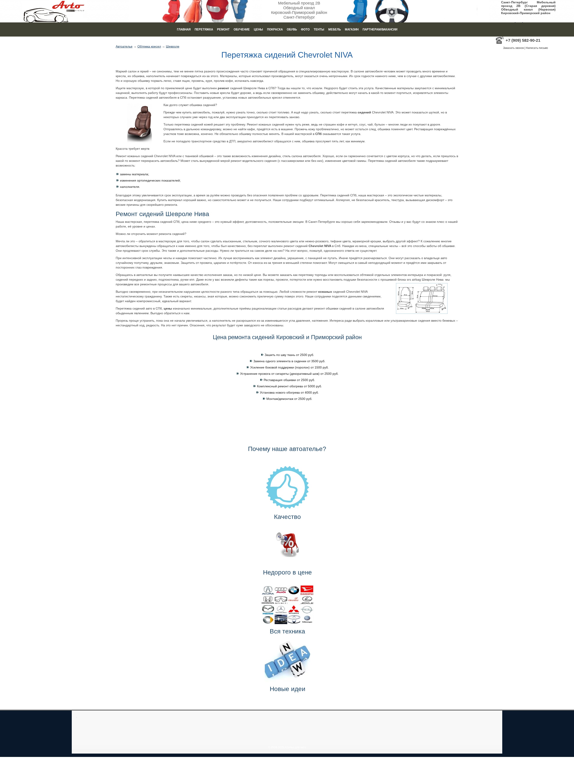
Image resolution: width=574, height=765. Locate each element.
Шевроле (172, 46)
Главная (184, 29)
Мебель (334, 29)
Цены (258, 29)
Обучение (242, 29)
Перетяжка (204, 29)
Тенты (319, 29)
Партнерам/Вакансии (380, 29)
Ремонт (223, 29)
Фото (305, 29)
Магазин (352, 29)
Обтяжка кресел (149, 46)
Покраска (275, 29)
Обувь (292, 29)
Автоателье (124, 46)
